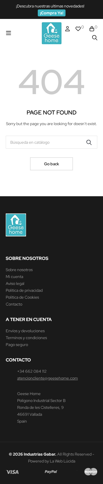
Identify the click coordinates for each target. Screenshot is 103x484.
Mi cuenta (14, 276)
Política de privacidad (24, 290)
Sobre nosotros (19, 269)
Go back (51, 163)
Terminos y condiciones (26, 337)
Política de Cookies (22, 297)
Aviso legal (15, 283)
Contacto (14, 304)
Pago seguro (17, 344)
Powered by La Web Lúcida (51, 461)
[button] (52, 12)
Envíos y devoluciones (25, 330)
